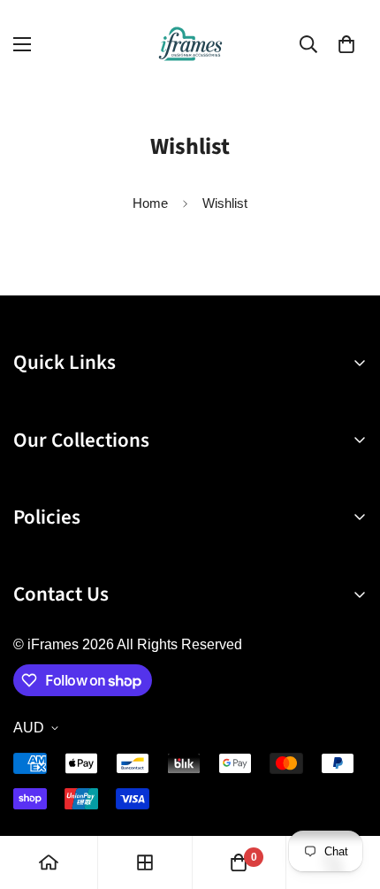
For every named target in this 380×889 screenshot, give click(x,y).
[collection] (145, 862)
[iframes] (190, 44)
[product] (48, 862)
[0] (346, 44)
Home (150, 203)
